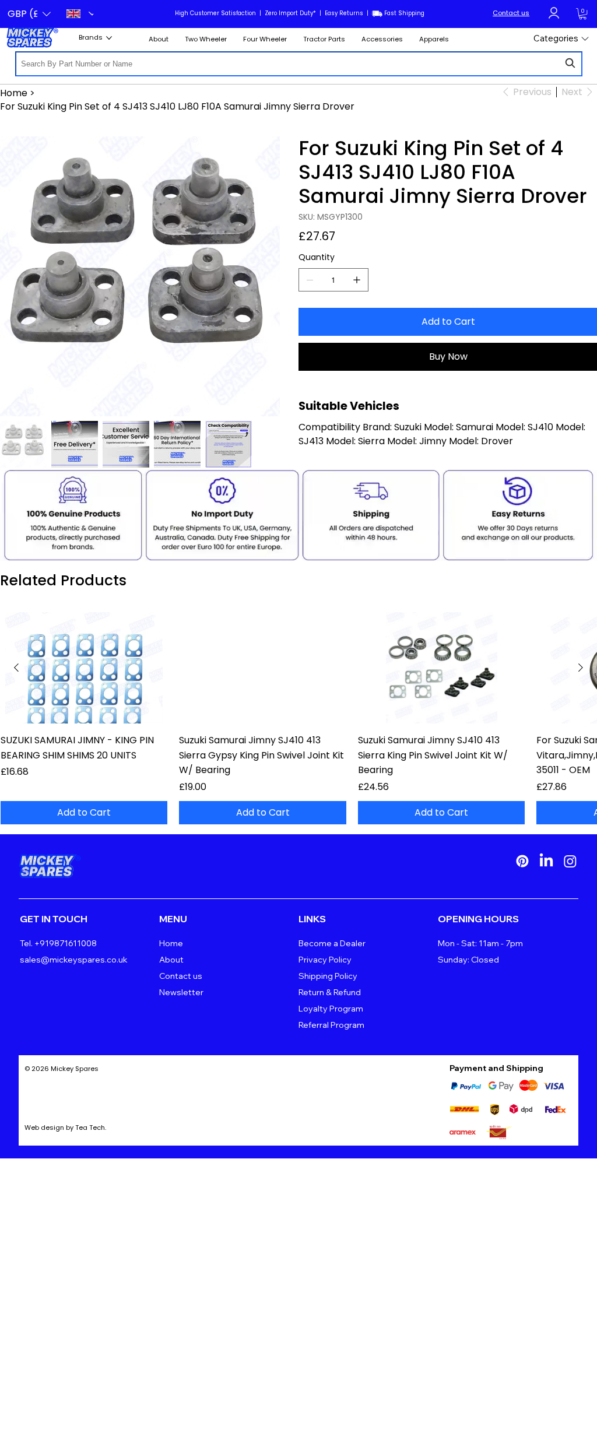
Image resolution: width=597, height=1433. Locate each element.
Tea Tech (90, 1127)
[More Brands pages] (109, 38)
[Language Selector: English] (76, 14)
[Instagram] (570, 861)
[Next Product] (581, 668)
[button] (29, 14)
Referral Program (331, 1025)
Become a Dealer (332, 943)
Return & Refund (329, 992)
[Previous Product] (16, 668)
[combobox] (298, 63)
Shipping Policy (327, 976)
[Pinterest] (522, 861)
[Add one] (356, 279)
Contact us (511, 12)
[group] (298, 718)
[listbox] (29, 14)
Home (171, 943)
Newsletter (181, 992)
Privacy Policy (325, 959)
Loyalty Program (330, 1008)
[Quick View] (84, 667)
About (171, 959)
